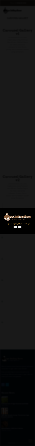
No (20, 227)
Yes (15, 227)
